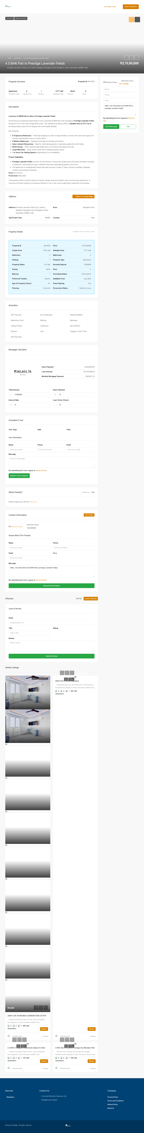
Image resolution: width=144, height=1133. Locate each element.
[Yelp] (137, 1126)
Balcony (43, 320)
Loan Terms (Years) (61, 400)
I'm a (55, 553)
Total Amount (14, 390)
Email (68, 445)
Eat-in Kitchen (75, 326)
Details (44, 1029)
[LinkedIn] (121, 1126)
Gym (42, 331)
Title (10, 628)
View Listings (89, 515)
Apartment (17, 58)
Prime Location (20, 18)
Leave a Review (91, 599)
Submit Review (51, 656)
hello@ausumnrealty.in (49, 1100)
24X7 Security (16, 315)
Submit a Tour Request (19, 476)
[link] (27, 692)
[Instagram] (117, 1126)
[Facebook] (109, 1126)
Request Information (51, 586)
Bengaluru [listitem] (10, 1097)
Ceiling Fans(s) (16, 326)
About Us (110, 1108)
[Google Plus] (125, 1126)
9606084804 (31, 528)
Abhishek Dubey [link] (17, 1036)
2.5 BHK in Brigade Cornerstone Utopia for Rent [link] (26, 1048)
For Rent (65, 679)
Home (9, 58)
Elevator (14, 331)
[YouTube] (129, 1126)
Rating (55, 628)
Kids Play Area (16, 337)
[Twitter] (113, 1126)
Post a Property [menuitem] (131, 7)
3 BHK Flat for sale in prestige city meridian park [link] (75, 1048)
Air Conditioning (46, 315)
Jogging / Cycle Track (78, 331)
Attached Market (76, 315)
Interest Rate (14, 400)
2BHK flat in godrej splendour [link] (67, 681)
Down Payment (59, 390)
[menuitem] (109, 7)
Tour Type (13, 430)
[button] (126, 57)
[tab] (131, 19)
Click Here (33, 502)
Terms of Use (41, 470)
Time (68, 430)
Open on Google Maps (84, 196)
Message (12, 454)
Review (11, 638)
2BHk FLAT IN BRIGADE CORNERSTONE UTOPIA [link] (27, 1016)
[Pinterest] (133, 1126)
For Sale (9, 18)
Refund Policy (112, 1104)
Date (39, 430)
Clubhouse (44, 326)
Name (11, 445)
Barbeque (73, 320)
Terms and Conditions (115, 1101)
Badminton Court (17, 320)
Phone (40, 445)
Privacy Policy (112, 1097)
